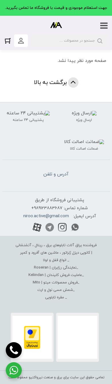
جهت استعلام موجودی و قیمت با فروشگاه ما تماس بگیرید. (56, 8)
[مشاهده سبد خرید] (9, 40)
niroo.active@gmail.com (46, 216)
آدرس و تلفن (56, 174)
